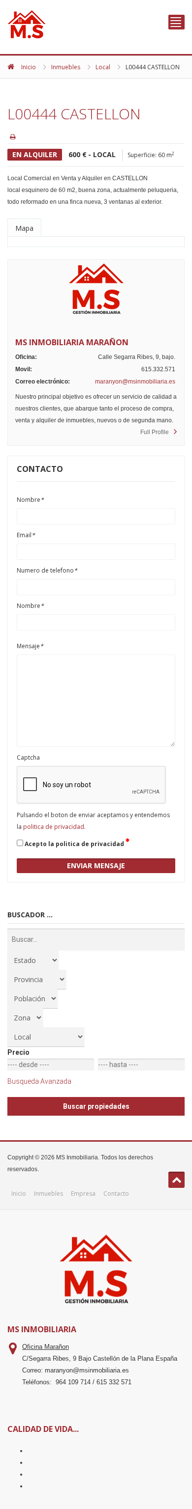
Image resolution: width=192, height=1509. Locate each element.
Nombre (30, 499)
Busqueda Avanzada (39, 1081)
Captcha (28, 757)
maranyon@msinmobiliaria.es (135, 381)
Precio (18, 1052)
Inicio (28, 67)
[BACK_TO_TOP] (176, 1180)
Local (103, 67)
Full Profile (154, 432)
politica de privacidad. (54, 827)
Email (26, 535)
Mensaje (30, 646)
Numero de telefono (47, 570)
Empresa (83, 1193)
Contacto (116, 1193)
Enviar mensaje (96, 865)
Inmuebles (65, 67)
